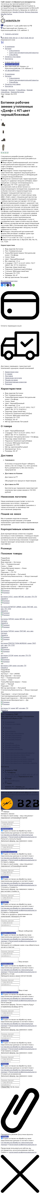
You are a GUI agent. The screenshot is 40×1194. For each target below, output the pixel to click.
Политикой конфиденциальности (23, 837)
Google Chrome (18, 12)
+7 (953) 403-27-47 (27, 774)
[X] (8, 285)
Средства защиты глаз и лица (17, 755)
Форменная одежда (13, 739)
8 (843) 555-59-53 (10, 38)
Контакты (9, 59)
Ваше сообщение (26, 931)
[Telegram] (5, 285)
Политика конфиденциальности (14, 794)
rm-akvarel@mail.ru (12, 70)
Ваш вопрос (23, 962)
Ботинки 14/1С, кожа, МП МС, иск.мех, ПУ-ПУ (19, 597)
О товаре (8, 374)
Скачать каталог (12, 34)
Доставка (9, 376)
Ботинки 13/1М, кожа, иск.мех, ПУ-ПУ (16, 655)
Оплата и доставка (12, 57)
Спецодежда (14, 51)
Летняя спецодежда (13, 737)
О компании (10, 46)
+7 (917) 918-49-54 (26, 38)
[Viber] (10, 285)
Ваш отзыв (23, 990)
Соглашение (33, 794)
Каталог (8, 48)
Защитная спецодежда (14, 733)
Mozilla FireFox (6, 14)
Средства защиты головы (15, 757)
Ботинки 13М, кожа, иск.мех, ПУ (13, 666)
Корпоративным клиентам (16, 382)
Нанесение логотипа (13, 378)
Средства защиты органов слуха (18, 761)
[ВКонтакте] (2, 285)
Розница (8, 384)
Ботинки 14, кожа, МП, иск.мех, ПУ (14, 708)
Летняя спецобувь (12, 747)
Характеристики (11, 372)
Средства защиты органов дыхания (19, 759)
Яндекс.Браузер (31, 12)
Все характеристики (9, 281)
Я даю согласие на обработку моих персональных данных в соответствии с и (19, 834)
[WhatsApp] (13, 285)
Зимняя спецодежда (13, 735)
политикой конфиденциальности (22, 1152)
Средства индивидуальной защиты (23, 53)
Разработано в (7, 796)
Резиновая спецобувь (14, 749)
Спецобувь (13, 55)
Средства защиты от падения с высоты (21, 763)
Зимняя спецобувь (12, 745)
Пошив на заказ (11, 380)
